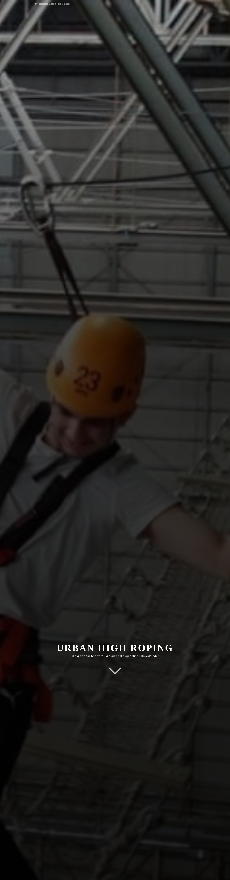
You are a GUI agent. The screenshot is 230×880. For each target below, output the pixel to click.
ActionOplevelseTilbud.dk (51, 3)
